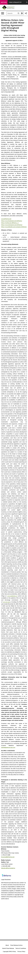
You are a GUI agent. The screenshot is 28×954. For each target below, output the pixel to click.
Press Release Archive (16, 945)
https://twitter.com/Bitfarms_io (10, 223)
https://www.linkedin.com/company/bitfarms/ (14, 227)
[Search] (18, 13)
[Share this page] (26, 13)
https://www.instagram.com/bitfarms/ (11, 225)
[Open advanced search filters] (22, 13)
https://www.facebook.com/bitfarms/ (11, 221)
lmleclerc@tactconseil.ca (8, 868)
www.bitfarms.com (6, 219)
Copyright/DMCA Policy (9, 951)
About (7, 945)
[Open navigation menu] (2, 13)
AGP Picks (4, 2)
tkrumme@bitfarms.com (7, 857)
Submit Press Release (8, 948)
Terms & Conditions (20, 948)
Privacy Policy (21, 951)
